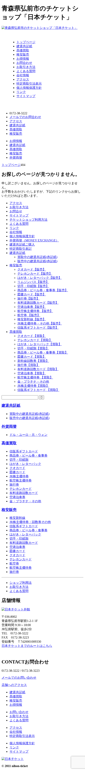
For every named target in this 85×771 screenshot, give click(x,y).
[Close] (5, 33)
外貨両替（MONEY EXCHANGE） (34, 240)
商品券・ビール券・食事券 (28, 455)
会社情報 (22, 75)
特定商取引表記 (20, 248)
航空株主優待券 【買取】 (35, 377)
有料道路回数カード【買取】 (38, 369)
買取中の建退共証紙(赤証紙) (37, 257)
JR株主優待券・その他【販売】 (39, 323)
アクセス (22, 79)
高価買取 (22, 50)
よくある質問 (25, 71)
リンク (21, 92)
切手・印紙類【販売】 (33, 286)
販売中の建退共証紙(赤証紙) (37, 261)
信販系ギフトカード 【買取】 (38, 390)
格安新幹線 (17, 517)
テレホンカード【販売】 (34, 273)
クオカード (17, 468)
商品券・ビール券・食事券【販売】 (42, 290)
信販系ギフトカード (23, 451)
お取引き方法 (25, 67)
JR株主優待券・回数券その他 (30, 522)
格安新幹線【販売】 (31, 319)
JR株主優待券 (19, 476)
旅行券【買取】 (28, 365)
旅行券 (14, 484)
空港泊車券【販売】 (31, 306)
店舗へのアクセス (14, 685)
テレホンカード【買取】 (34, 340)
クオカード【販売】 (31, 269)
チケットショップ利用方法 (28, 219)
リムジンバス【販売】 (33, 282)
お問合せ (15, 211)
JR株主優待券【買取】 (33, 385)
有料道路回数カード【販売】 (38, 302)
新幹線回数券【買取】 (33, 360)
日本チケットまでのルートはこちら (27, 645)
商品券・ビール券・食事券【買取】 (42, 352)
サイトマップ (25, 96)
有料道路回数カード (23, 493)
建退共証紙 (24, 46)
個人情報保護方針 (29, 87)
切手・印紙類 (18, 459)
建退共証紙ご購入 (22, 244)
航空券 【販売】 (28, 315)
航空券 (14, 563)
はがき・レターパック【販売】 (39, 277)
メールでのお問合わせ (25, 117)
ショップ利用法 (20, 582)
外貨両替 (15, 157)
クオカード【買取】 (31, 336)
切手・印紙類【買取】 (33, 348)
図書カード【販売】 (31, 294)
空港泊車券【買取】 (31, 373)
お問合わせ (24, 62)
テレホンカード (20, 488)
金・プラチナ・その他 (33, 381)
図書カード (17, 472)
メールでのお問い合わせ (19, 677)
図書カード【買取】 (31, 356)
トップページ (25, 42)
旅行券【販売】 (28, 298)
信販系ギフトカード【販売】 (38, 327)
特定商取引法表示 (29, 83)
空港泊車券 (17, 497)
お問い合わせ (18, 712)
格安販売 (22, 54)
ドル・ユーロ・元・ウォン (28, 434)
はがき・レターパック (25, 463)
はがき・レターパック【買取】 (39, 344)
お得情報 (22, 58)
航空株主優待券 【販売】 (35, 311)
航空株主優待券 (20, 480)
